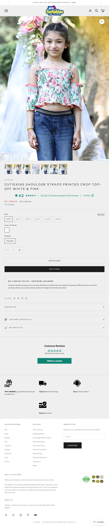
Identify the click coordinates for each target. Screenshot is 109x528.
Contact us (36, 462)
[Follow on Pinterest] (28, 515)
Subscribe (72, 445)
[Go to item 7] (63, 169)
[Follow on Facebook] (6, 515)
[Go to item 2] (18, 169)
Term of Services (39, 446)
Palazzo (7, 450)
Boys (6, 434)
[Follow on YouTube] (35, 515)
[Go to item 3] (27, 169)
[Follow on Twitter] (13, 515)
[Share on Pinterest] (22, 298)
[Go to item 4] (36, 169)
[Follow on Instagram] (20, 515)
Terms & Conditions (40, 450)
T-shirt (7, 462)
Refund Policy (38, 454)
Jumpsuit (8, 446)
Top (6, 442)
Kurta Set (8, 454)
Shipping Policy (38, 434)
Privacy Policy (38, 430)
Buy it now (54, 269)
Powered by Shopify (65, 522)
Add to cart (54, 261)
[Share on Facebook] (14, 298)
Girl (6, 430)
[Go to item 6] (54, 169)
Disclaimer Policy (39, 442)
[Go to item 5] (45, 169)
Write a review (54, 360)
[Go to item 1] (8, 169)
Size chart (100, 214)
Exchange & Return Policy (42, 438)
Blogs (35, 465)
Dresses (7, 438)
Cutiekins (9, 180)
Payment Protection (40, 457)
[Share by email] (26, 298)
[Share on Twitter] (18, 298)
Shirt (6, 457)
